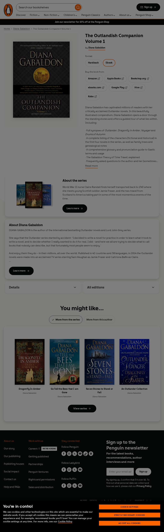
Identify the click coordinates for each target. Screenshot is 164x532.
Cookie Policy (65, 521)
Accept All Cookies (129, 523)
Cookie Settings (130, 507)
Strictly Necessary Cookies (129, 515)
